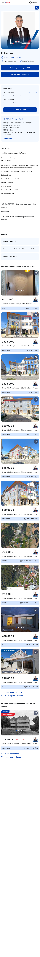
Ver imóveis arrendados (11, 757)
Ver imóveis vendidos (10, 753)
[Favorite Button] (35, 273)
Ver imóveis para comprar (11, 692)
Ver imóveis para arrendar (12, 695)
